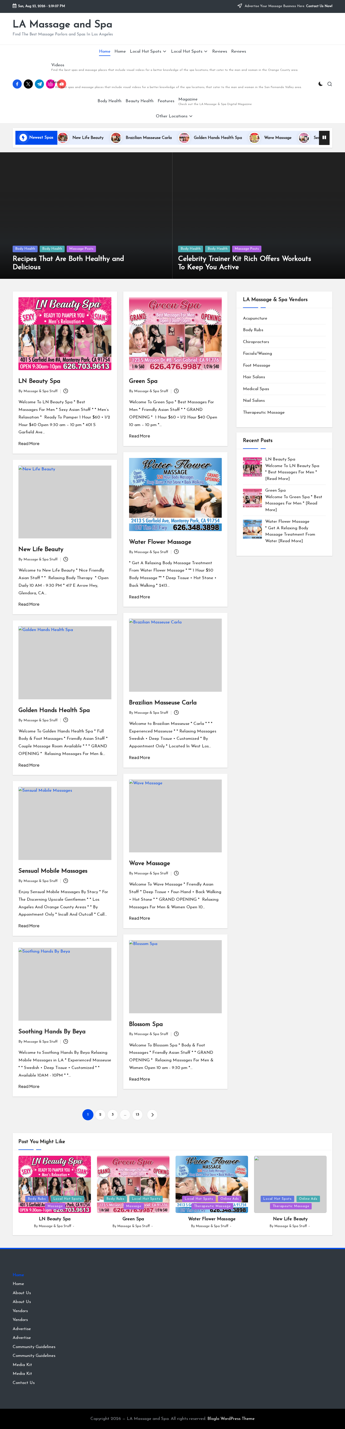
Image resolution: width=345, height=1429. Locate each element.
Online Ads (229, 1199)
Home (18, 1275)
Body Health (25, 249)
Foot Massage (256, 365)
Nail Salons (254, 400)
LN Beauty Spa (39, 381)
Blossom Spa (146, 1024)
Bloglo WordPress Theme (231, 1419)
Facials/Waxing (257, 353)
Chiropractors (256, 342)
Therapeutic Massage (264, 412)
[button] (152, 1114)
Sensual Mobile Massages (301, 138)
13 (137, 1115)
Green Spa (143, 381)
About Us (22, 1293)
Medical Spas (256, 389)
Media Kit (22, 1365)
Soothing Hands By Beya (52, 1032)
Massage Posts (81, 249)
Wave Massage (242, 138)
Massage (55, 1206)
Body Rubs (253, 330)
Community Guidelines (34, 1347)
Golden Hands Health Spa (183, 138)
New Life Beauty (40, 550)
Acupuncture (255, 318)
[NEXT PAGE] (152, 1114)
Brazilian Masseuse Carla (113, 138)
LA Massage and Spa (62, 25)
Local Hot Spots (67, 1199)
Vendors (20, 1311)
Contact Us (24, 1383)
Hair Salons (254, 377)
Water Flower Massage (160, 542)
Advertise (22, 1329)
